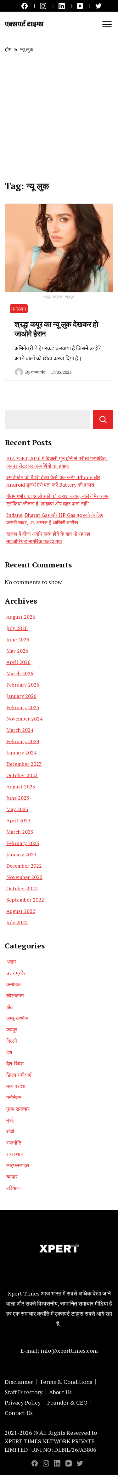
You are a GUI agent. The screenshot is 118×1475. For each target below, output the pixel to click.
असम (11, 961)
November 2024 (24, 718)
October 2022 (22, 888)
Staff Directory (23, 1392)
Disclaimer (19, 1381)
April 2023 (18, 820)
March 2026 (19, 673)
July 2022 (17, 922)
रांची (10, 1131)
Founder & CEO (67, 1402)
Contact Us (19, 1413)
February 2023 (22, 843)
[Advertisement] (59, 117)
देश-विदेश (15, 1063)
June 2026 (17, 639)
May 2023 (17, 809)
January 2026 (21, 696)
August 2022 (20, 911)
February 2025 (22, 707)
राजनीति (13, 1142)
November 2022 (24, 877)
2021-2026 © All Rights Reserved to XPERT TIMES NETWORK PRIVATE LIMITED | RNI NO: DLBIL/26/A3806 (51, 1441)
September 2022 (25, 899)
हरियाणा (13, 1188)
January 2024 (21, 752)
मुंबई (10, 1120)
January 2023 (21, 854)
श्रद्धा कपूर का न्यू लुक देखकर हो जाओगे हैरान (56, 329)
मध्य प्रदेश (15, 1086)
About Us (60, 1392)
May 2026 (17, 650)
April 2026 (18, 662)
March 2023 (19, 831)
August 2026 (20, 616)
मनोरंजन (18, 309)
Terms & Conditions (66, 1381)
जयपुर (11, 1029)
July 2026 (17, 628)
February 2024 (22, 741)
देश (9, 1052)
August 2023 (20, 786)
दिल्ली (11, 1040)
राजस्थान (14, 1154)
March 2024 (19, 729)
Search (103, 419)
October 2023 (22, 775)
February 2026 (22, 684)
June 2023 (17, 797)
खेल (10, 1006)
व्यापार (12, 1176)
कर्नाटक (13, 984)
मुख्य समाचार (18, 1108)
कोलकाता (15, 995)
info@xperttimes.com (69, 1350)
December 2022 (24, 865)
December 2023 (24, 763)
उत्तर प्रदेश (16, 973)
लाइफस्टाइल (17, 1165)
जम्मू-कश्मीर (17, 1018)
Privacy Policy (23, 1402)
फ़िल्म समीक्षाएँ (18, 1074)
